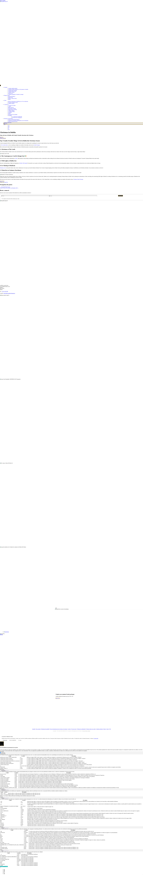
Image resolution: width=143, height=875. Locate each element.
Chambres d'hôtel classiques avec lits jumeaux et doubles (18, 89)
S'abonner (120, 195)
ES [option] (4, 871)
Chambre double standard (12, 88)
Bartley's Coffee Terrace (12, 98)
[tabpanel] (71, 761)
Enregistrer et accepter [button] (4, 866)
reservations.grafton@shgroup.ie (9, 293)
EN (8, 125)
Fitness (9, 113)
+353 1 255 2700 (5, 291)
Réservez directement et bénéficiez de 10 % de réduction (18, 101)
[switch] (0, 770)
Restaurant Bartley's (11, 96)
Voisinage (10, 112)
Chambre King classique (12, 90)
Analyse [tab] (1, 796)
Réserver (5, 123)
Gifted (16, 158)
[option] (73, 869)
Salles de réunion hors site (12, 121)
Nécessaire (3, 752)
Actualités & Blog (11, 111)
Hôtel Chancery (11, 107)
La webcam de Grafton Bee (17, 116)
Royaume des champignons (17, 117)
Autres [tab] (1, 849)
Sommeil (5, 87)
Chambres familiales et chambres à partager (15, 94)
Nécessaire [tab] (2, 751)
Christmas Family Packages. (78, 179)
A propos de (6, 104)
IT (8, 128)
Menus (9, 99)
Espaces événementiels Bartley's (13, 119)
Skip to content (2, 0)
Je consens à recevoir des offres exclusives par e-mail (10, 198)
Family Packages (37, 145)
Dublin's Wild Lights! (23, 163)
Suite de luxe (10, 93)
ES (8, 127)
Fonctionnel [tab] (2, 769)
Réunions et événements (8, 118)
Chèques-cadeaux (11, 103)
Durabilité (10, 115)
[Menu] (0, 85)
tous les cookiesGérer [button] (12, 740)
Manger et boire (7, 95)
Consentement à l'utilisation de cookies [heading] (7, 736)
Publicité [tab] (1, 826)
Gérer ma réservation (7, 122)
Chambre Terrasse (11, 92)
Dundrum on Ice (3, 167)
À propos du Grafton (12, 105)
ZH (8, 129)
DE (8, 126)
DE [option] (4, 870)
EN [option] (4, 869)
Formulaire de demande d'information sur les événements (18, 120)
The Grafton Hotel (4, 145)
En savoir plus (96, 738)
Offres (5, 100)
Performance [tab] (2, 788)
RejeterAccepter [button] (5, 740)
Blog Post (6, 182)
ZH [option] (4, 873)
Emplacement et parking (12, 109)
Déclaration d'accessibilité (12, 114)
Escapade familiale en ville (13, 102)
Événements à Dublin (12, 108)
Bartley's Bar (10, 97)
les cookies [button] (19, 740)
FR (4, 124)
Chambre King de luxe (12, 91)
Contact (9, 106)
